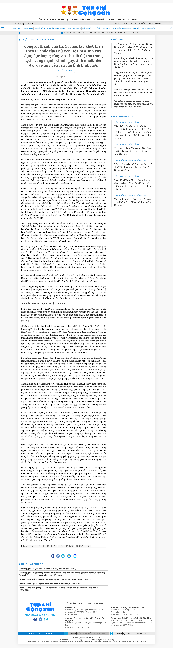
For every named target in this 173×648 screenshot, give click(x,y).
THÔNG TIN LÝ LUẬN (148, 28)
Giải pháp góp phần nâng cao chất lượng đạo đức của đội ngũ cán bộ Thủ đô (50, 579)
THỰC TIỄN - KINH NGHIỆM (111, 28)
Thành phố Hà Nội (66, 546)
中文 (125, 23)
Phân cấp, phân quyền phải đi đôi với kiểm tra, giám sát (42, 569)
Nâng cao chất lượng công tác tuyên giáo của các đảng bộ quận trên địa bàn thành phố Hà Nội (58, 588)
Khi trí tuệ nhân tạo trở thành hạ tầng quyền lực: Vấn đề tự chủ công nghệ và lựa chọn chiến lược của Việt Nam (133, 104)
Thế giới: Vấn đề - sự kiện (91, 28)
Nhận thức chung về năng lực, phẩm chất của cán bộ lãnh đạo (44, 584)
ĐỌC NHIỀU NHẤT (124, 116)
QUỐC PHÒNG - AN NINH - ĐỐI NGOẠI (68, 28)
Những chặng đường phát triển (40, 615)
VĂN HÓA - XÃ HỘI (47, 28)
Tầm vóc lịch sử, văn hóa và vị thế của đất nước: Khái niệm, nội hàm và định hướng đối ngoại (133, 202)
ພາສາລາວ (117, 23)
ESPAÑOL (142, 23)
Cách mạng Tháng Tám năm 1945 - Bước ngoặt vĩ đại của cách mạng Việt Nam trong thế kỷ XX (132, 151)
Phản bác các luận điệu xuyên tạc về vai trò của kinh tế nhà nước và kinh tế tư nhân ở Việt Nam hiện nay (133, 92)
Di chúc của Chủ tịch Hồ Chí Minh (42, 546)
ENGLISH (133, 23)
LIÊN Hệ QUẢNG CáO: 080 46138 (130, 633)
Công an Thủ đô (83, 546)
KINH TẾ (37, 28)
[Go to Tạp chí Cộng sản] (86, 10)
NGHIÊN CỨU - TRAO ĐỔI (130, 28)
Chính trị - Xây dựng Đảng (22, 28)
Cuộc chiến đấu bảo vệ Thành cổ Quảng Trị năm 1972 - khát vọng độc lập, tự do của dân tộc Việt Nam (133, 167)
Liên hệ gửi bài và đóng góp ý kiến (87, 633)
